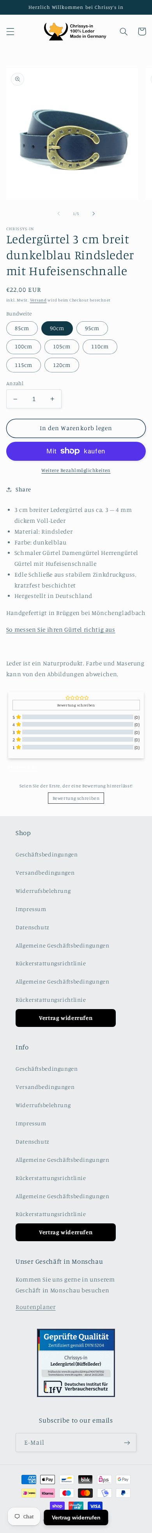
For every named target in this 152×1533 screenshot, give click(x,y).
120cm (62, 365)
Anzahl (15, 383)
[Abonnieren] (127, 1442)
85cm (22, 328)
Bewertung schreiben (76, 798)
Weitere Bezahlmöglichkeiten (75, 470)
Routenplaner (36, 1307)
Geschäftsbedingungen (47, 854)
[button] (10, 31)
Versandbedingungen (45, 872)
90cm (57, 328)
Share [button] (23, 489)
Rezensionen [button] (22, 767)
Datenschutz (32, 927)
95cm (92, 328)
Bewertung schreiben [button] (76, 705)
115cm (23, 365)
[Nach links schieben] (58, 213)
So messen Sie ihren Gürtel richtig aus (60, 629)
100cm (23, 346)
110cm (100, 346)
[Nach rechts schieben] (93, 213)
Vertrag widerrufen (65, 1017)
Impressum (31, 909)
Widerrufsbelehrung (43, 890)
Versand (38, 300)
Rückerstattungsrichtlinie (51, 963)
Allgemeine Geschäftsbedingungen (63, 945)
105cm (62, 346)
